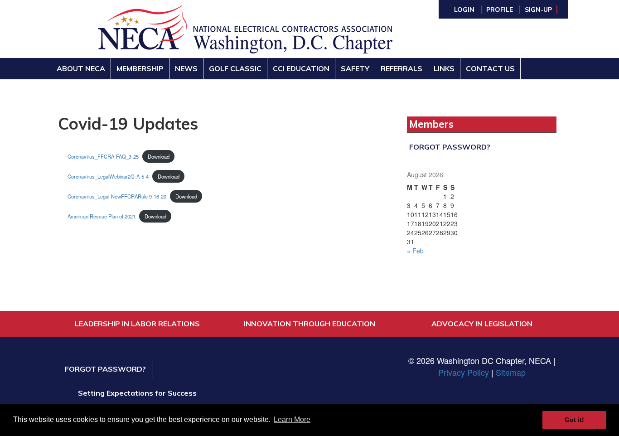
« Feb (415, 250)
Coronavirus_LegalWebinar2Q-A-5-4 (108, 176)
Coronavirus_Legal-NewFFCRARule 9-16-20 (117, 196)
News (186, 68)
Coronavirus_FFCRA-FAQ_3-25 (103, 156)
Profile (500, 9)
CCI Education (301, 68)
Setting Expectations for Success (137, 392)
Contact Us (490, 68)
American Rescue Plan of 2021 (101, 216)
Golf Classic (235, 68)
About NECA (81, 68)
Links (444, 68)
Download (158, 156)
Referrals (401, 68)
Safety (355, 68)
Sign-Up (538, 9)
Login (465, 9)
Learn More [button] (292, 419)
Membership (140, 68)
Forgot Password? (449, 146)
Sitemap (511, 372)
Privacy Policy (463, 372)
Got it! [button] (574, 419)
